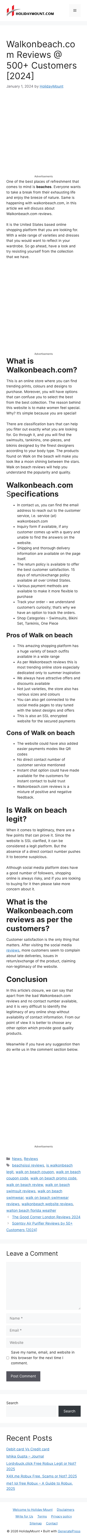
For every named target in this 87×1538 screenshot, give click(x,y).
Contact (52, 1523)
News (17, 1159)
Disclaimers (65, 1510)
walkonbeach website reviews (47, 1204)
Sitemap (36, 1523)
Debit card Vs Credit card (27, 1449)
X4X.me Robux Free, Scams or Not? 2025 (41, 1476)
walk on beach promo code (53, 1178)
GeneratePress (69, 1531)
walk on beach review (24, 1185)
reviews (12, 950)
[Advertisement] (43, 136)
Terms (42, 1516)
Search (12, 1403)
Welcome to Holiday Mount (33, 1510)
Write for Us (24, 1516)
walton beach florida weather (31, 1210)
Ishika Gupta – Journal (25, 1456)
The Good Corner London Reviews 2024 (46, 1217)
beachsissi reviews (28, 1165)
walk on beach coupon (35, 1172)
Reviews (31, 1159)
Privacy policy (61, 1516)
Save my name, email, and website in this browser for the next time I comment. (43, 1357)
